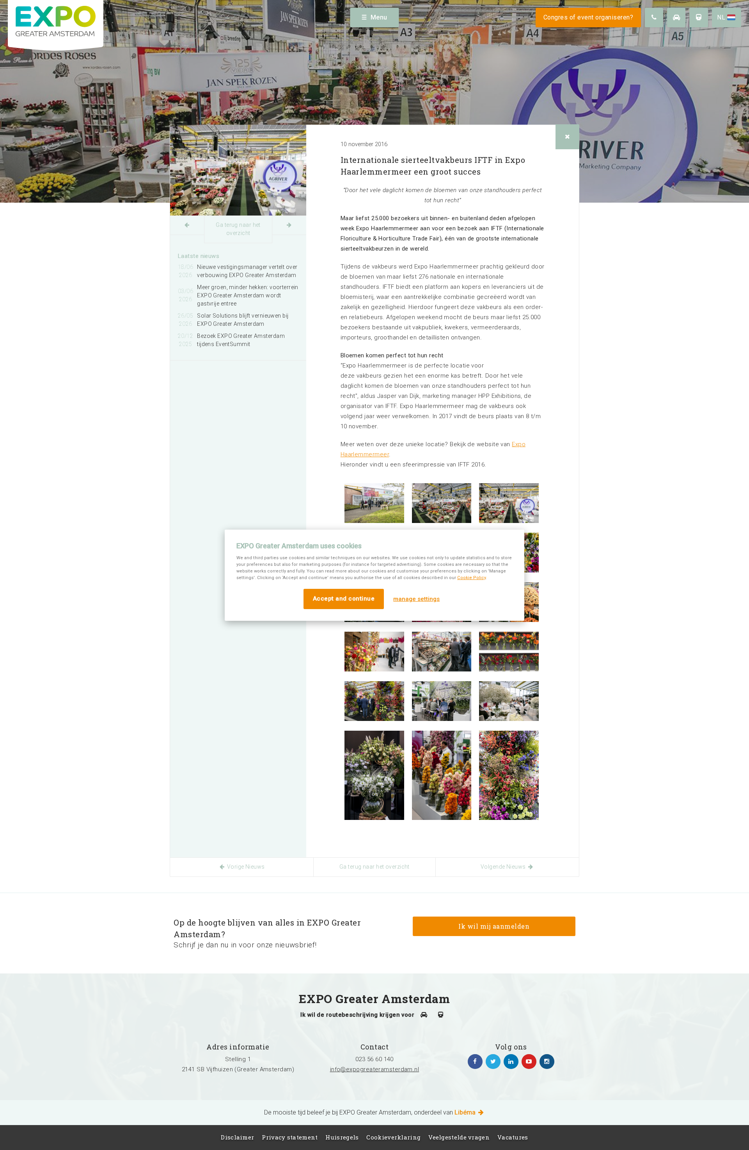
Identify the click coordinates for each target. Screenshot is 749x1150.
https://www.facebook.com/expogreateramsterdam (475, 1061)
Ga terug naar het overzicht (238, 229)
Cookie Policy (471, 577)
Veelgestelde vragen (459, 1137)
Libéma (465, 1112)
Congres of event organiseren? (588, 17)
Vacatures (512, 1137)
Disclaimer (237, 1137)
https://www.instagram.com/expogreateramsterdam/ (547, 1061)
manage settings (416, 598)
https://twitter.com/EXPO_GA (493, 1061)
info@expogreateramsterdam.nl (374, 1069)
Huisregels (342, 1137)
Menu (379, 17)
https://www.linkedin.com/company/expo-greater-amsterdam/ (511, 1061)
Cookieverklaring (393, 1137)
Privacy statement (290, 1137)
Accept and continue (344, 598)
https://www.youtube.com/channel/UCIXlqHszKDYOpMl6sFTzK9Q (529, 1061)
